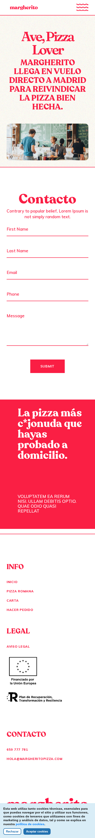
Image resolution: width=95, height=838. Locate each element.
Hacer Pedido (20, 610)
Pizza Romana (20, 591)
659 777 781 (17, 750)
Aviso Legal (18, 647)
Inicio (12, 582)
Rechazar (12, 831)
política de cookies (30, 824)
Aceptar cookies (37, 831)
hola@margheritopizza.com (35, 759)
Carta (13, 601)
